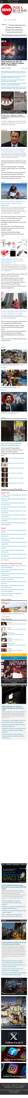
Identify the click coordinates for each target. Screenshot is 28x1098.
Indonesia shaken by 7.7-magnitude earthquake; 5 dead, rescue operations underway (12, 902)
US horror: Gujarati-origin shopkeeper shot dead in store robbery (13, 117)
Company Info (17, 1091)
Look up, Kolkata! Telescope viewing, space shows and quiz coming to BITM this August (14, 887)
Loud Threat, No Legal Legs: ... (9, 413)
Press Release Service (9, 1087)
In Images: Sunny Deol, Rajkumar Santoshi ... (15, 651)
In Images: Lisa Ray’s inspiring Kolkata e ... (16, 624)
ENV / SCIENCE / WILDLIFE (10, 864)
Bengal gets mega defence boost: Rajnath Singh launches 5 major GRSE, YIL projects (13, 77)
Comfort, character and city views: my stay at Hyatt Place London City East (14, 943)
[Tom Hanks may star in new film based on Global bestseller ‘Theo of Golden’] (14, 139)
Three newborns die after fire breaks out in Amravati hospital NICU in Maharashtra (12, 63)
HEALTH (3, 240)
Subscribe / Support (19, 1087)
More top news (6, 68)
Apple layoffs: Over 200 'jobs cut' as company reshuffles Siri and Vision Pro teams (13, 708)
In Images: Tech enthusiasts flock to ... (16, 634)
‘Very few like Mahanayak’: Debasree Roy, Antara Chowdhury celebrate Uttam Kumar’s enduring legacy (13, 162)
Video (3, 418)
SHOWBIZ (4, 130)
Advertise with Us (15, 1085)
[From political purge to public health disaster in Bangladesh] (14, 378)
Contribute (14, 658)
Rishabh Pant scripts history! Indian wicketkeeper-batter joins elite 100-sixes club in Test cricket (13, 222)
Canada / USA (5, 493)
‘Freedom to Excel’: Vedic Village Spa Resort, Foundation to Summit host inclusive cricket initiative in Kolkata (12, 228)
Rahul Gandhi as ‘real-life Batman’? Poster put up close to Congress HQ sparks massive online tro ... (13, 73)
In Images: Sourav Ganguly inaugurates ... (17, 645)
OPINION (3, 390)
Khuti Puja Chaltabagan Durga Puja (16, 458)
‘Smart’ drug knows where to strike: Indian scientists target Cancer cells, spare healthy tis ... (12, 261)
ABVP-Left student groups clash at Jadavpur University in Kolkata (11, 444)
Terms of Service (7, 1086)
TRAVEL (4, 921)
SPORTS (3, 182)
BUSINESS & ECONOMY (9, 685)
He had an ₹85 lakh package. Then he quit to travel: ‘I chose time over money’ (14, 312)
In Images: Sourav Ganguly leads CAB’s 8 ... (16, 630)
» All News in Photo (5, 616)
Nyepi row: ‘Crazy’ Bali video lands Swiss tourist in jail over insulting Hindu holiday (13, 84)
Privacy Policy (23, 1085)
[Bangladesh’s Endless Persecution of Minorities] (14, 356)
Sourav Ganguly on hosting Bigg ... (16, 473)
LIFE (2, 292)
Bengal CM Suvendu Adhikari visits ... (16, 468)
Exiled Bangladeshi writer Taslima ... (16, 483)
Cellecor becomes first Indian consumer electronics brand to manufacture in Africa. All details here (13, 736)
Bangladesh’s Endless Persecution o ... (11, 365)
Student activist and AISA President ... (16, 463)
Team (8, 1085)
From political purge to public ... (9, 387)
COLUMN (3, 368)
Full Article (14, 157)
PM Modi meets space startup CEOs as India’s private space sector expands (13, 80)
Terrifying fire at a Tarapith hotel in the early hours (12, 454)
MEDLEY (3, 347)
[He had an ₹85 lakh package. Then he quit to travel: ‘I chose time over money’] (14, 301)
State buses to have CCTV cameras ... (16, 478)
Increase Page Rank (14, 1092)
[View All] (24, 68)
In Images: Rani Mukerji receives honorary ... (15, 640)
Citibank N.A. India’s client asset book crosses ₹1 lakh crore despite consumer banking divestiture (13, 730)
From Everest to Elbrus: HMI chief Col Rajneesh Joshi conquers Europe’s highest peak (13, 203)
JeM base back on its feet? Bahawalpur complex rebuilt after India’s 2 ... (13, 112)
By (22, 365)
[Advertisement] (14, 801)
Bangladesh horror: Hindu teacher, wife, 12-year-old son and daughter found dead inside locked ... (14, 87)
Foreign (3, 528)
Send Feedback (21, 1086)
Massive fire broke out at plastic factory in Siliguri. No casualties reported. (12, 451)
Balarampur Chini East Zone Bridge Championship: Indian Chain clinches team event (12, 234)
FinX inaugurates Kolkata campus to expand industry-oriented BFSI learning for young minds (12, 327)
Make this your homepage (13, 2)
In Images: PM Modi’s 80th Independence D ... (13, 614)
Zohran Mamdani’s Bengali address (10, 448)
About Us (4, 1085)
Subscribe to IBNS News (14, 655)
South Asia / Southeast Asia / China (11, 563)
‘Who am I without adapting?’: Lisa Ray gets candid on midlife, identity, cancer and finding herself (13, 168)
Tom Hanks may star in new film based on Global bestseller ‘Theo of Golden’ (13, 150)
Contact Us (14, 1086)
